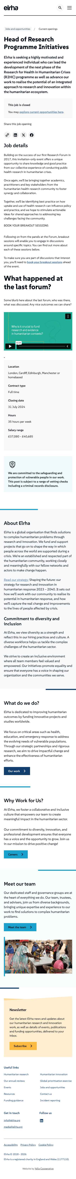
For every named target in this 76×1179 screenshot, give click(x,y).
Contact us (46, 1093)
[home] (11, 7)
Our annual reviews (14, 1080)
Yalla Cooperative (44, 1168)
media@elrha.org (13, 1126)
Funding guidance (13, 1100)
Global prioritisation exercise (56, 1080)
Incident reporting (50, 1100)
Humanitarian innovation (54, 1074)
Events (7, 1087)
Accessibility (11, 1144)
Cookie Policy (46, 1144)
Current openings (48, 28)
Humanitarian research (16, 1074)
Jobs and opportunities (52, 1087)
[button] (68, 8)
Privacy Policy (28, 1144)
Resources (9, 1093)
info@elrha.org (12, 1120)
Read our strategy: (16, 580)
